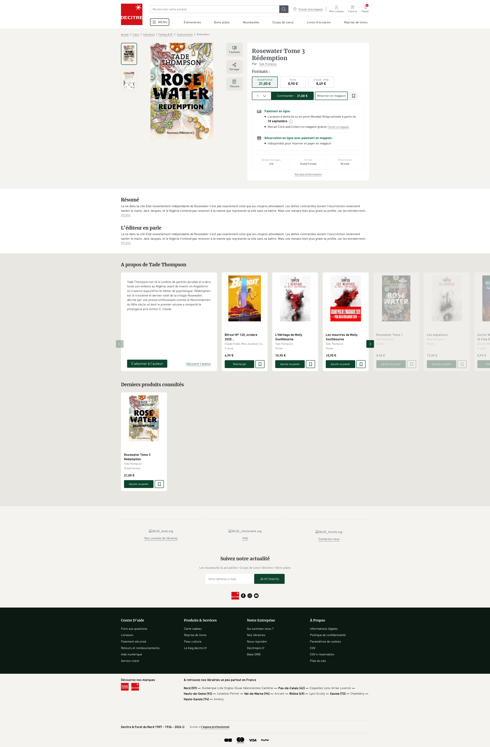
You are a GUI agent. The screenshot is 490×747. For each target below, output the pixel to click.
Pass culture (192, 641)
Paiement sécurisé (133, 641)
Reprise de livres (195, 635)
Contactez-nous (329, 539)
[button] (245, 208)
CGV (312, 648)
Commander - (292, 96)
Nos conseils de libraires (161, 538)
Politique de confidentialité (328, 635)
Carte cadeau (193, 629)
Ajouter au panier (290, 364)
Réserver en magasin (331, 96)
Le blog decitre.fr (195, 648)
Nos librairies (256, 635)
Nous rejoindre (257, 641)
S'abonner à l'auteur (147, 363)
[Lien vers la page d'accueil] (131, 14)
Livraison (127, 635)
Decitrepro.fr (256, 648)
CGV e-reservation (322, 654)
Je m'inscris (269, 579)
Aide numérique (131, 654)
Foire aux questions (134, 629)
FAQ (245, 538)
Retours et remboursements (140, 648)
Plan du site (318, 661)
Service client (130, 661)
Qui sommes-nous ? (260, 629)
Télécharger (239, 364)
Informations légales (324, 629)
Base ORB (254, 654)
